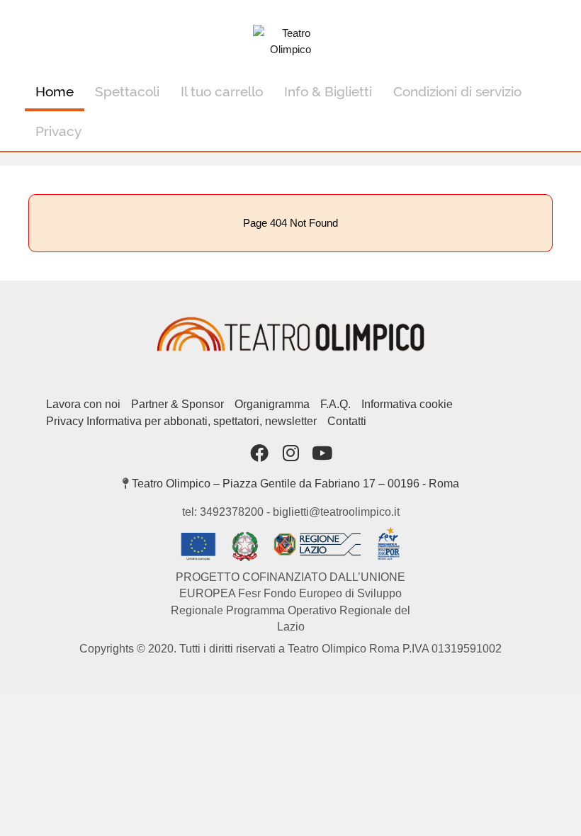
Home (54, 91)
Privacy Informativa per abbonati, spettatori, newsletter (181, 421)
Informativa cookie (407, 404)
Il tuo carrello (222, 91)
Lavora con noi (83, 404)
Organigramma (272, 404)
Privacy (58, 131)
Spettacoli (127, 91)
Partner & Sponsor (177, 404)
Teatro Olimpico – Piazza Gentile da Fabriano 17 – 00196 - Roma (295, 484)
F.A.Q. (335, 404)
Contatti (346, 421)
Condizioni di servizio (457, 91)
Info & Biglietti (328, 91)
